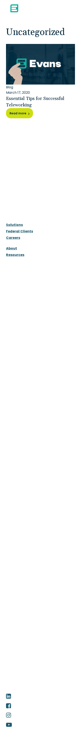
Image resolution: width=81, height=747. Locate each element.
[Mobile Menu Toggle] (67, 8)
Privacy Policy (49, 689)
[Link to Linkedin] (40, 696)
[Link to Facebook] (40, 706)
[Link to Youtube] (40, 725)
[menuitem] (40, 225)
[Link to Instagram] (40, 715)
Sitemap (28, 689)
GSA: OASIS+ (21, 368)
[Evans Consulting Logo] (27, 8)
